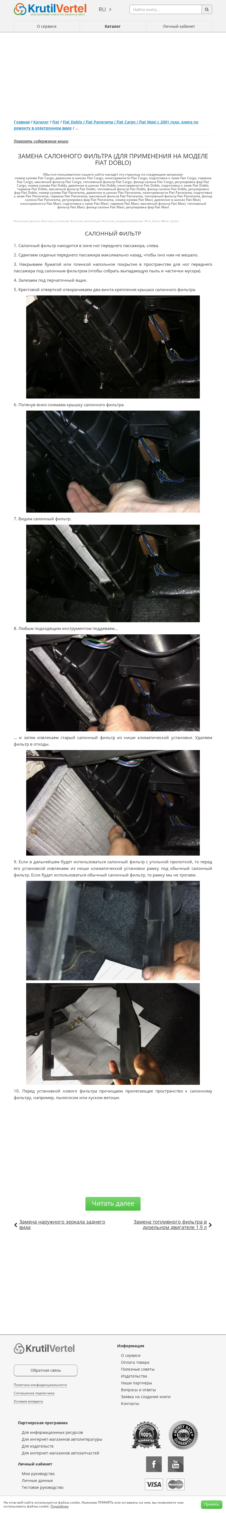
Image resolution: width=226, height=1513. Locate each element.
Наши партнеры (136, 1382)
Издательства (134, 1376)
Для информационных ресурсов (52, 1432)
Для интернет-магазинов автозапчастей (60, 1453)
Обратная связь (46, 1370)
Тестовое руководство (42, 1487)
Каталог (113, 26)
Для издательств (37, 1446)
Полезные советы (138, 1369)
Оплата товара (135, 1362)
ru (102, 9)
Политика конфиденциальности (40, 1384)
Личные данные (37, 1480)
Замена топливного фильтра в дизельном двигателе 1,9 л (170, 1224)
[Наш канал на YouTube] (176, 1464)
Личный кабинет (179, 26)
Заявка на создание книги (146, 1396)
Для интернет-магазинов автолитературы (62, 1439)
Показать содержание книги (41, 141)
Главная (22, 122)
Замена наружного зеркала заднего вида (62, 1224)
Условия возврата (28, 1401)
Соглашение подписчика (34, 1393)
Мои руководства (38, 1473)
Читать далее (113, 1203)
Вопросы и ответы (138, 1389)
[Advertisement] (113, 73)
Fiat (55, 122)
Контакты (130, 1403)
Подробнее (59, 1506)
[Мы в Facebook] (154, 1464)
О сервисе (47, 26)
